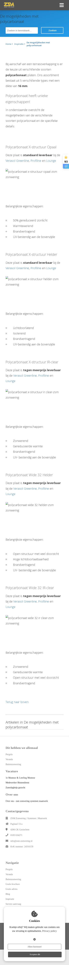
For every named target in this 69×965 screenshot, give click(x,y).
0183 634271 (16, 835)
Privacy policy (49, 931)
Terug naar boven (17, 702)
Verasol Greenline (17, 161)
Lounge (51, 161)
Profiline (35, 161)
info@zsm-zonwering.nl (21, 841)
